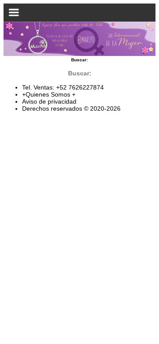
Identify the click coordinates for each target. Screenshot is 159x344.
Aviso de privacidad (49, 101)
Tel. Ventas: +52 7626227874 (63, 87)
